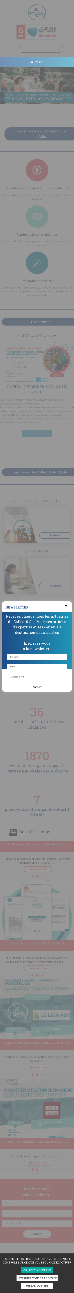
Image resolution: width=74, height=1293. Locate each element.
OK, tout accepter (37, 1270)
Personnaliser (37, 1286)
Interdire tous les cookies (37, 1278)
